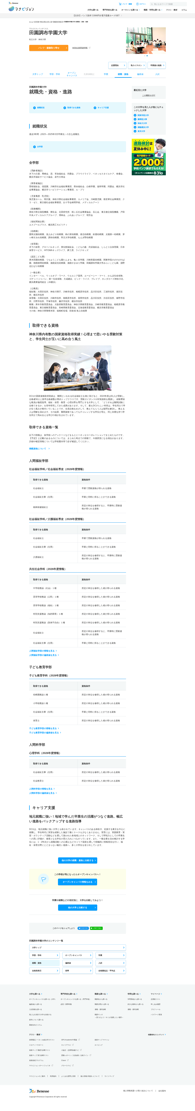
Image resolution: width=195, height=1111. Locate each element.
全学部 (40, 147)
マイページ (155, 994)
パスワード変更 (156, 1015)
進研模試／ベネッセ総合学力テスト (42, 1040)
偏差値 (68, 963)
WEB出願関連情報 (80, 48)
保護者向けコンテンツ (156, 1035)
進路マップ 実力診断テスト (39, 1055)
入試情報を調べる (35, 1009)
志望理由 (115, 65)
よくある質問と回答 (68, 1076)
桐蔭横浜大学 (143, 127)
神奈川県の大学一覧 (46, 21)
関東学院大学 (143, 115)
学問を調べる (133, 994)
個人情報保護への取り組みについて (138, 1091)
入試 (100, 963)
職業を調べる (100, 994)
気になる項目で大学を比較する (40, 1015)
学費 (100, 955)
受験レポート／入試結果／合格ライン (74, 1055)
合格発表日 (36, 971)
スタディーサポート (36, 1045)
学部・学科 (36, 955)
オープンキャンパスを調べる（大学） (42, 999)
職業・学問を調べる (152, 10)
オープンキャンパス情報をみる (77, 882)
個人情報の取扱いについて (90, 1076)
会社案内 (162, 1091)
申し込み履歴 (155, 1004)
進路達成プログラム (36, 1060)
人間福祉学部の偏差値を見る (43, 655)
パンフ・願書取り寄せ (48, 48)
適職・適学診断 (100, 1009)
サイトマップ (109, 1076)
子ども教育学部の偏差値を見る (44, 733)
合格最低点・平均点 (106, 971)
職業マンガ (109, 1016)
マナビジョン (21, 8)
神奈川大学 (142, 123)
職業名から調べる (101, 999)
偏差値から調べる (35, 1004)
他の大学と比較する (77, 907)
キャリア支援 (103, 107)
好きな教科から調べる (136, 1004)
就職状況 (41, 107)
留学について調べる (36, 1020)
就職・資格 (36, 963)
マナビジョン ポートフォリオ (39, 1066)
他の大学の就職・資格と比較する (78, 860)
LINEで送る (97, 928)
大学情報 (36, 21)
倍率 (67, 971)
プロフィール (155, 1009)
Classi (63, 1060)
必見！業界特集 (66, 1004)
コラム (184, 10)
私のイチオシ (136, 65)
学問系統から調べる (135, 999)
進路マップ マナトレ (102, 1040)
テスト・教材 (171, 10)
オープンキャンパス (73, 955)
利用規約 (53, 1076)
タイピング (99, 1045)
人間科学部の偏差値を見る (42, 793)
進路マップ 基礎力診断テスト (39, 1050)
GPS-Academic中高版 (69, 1040)
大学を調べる (93, 10)
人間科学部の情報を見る (41, 789)
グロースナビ (66, 1066)
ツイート (84, 928)
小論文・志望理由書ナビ (70, 1050)
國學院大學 (142, 119)
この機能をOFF (148, 95)
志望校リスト (155, 999)
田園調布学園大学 (58, 21)
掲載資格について (37, 448)
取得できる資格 (73, 107)
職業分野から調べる (102, 1004)
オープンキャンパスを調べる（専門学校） (76, 999)
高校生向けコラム (35, 1025)
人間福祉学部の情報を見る (42, 651)
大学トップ (36, 947)
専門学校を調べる (110, 10)
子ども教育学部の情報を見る (43, 728)
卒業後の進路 (156, 65)
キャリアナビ (66, 1045)
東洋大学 (141, 131)
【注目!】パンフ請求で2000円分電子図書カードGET (96, 15)
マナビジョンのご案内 (37, 1076)
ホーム (31, 21)
